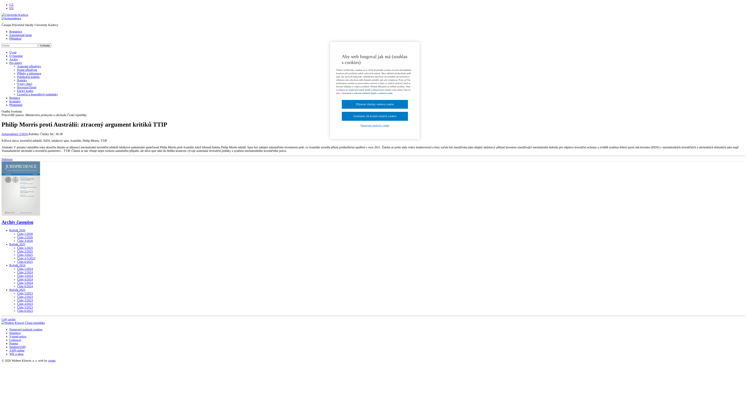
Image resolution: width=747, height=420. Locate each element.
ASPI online (17, 350)
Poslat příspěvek (27, 70)
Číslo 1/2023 (25, 293)
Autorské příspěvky (29, 66)
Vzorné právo (17, 336)
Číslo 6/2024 (25, 286)
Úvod (12, 52)
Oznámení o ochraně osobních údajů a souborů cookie (367, 93)
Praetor (13, 343)
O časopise (16, 56)
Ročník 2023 (17, 289)
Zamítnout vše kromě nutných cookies (374, 116)
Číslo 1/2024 (25, 268)
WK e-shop (16, 354)
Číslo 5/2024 (25, 282)
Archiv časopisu (17, 222)
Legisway (15, 340)
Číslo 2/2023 (25, 296)
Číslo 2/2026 (25, 237)
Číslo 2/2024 (25, 272)
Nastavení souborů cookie (374, 125)
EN (11, 8)
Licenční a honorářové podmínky (37, 94)
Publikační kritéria (28, 77)
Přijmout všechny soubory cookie (375, 104)
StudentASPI (17, 347)
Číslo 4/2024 (25, 279)
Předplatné (15, 105)
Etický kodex (25, 91)
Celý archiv (9, 319)
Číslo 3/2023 (25, 300)
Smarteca (15, 333)
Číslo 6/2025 (25, 261)
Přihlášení (15, 38)
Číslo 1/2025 (25, 247)
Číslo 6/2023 (25, 310)
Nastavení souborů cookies (25, 329)
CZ (11, 4)
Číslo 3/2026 (25, 240)
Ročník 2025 (17, 244)
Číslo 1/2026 (25, 233)
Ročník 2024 (17, 265)
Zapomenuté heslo (20, 35)
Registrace (15, 31)
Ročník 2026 (17, 230)
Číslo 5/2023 (25, 307)
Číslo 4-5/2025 (26, 258)
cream (51, 360)
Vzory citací (24, 84)
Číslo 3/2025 (25, 254)
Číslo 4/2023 (25, 303)
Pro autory (15, 63)
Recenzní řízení (26, 87)
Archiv (13, 59)
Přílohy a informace (29, 73)
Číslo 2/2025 (25, 251)
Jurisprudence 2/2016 (15, 134)
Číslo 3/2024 (25, 275)
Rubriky (22, 80)
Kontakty (15, 101)
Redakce (14, 98)
